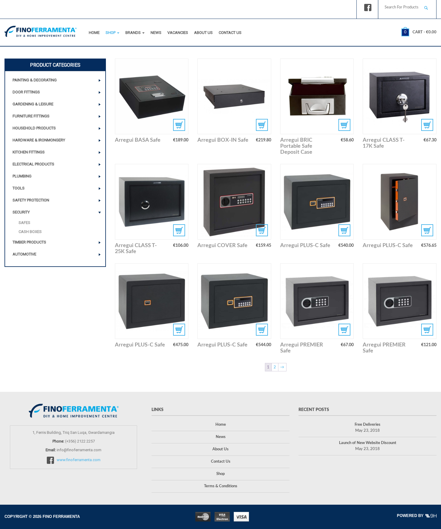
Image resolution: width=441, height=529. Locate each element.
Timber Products (29, 242)
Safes (24, 222)
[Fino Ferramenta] (40, 30)
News (156, 32)
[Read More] (151, 96)
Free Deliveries (367, 425)
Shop (111, 32)
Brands (133, 32)
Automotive (24, 254)
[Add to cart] (399, 96)
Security (21, 212)
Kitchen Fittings (29, 152)
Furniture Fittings (31, 116)
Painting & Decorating (35, 80)
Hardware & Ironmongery (39, 140)
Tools (19, 188)
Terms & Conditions (220, 486)
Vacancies (177, 32)
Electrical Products (33, 164)
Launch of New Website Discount (367, 443)
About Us (203, 32)
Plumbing (22, 176)
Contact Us (230, 32)
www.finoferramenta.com (78, 460)
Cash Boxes (30, 231)
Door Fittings (26, 92)
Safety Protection (31, 200)
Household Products (34, 128)
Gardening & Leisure (33, 104)
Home (94, 32)
